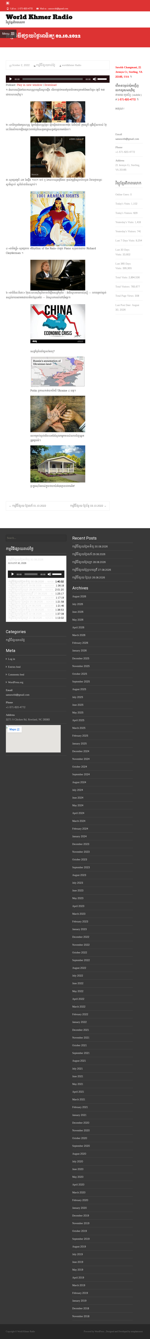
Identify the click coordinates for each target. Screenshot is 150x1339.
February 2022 (80, 1014)
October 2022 (79, 952)
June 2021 (77, 1076)
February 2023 (80, 921)
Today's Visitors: (124, 213)
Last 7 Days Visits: (125, 240)
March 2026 (78, 635)
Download (50, 85)
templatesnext (137, 1331)
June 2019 (77, 1262)
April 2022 (78, 999)
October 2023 (79, 859)
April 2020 (78, 1184)
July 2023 (77, 883)
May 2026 (77, 619)
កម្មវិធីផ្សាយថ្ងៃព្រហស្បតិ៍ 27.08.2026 (91, 570)
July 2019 (77, 1254)
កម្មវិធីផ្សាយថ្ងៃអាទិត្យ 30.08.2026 (90, 546)
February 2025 (80, 735)
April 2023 (78, 906)
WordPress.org (15, 682)
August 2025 (79, 689)
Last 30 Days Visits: (122, 252)
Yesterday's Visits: (125, 222)
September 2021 (81, 1053)
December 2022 (80, 937)
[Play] (10, 79)
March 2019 (78, 1285)
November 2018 (80, 1316)
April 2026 (78, 627)
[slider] (103, 78)
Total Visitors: (123, 286)
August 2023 (79, 875)
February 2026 (80, 643)
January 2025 (79, 743)
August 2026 (79, 596)
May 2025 (77, 712)
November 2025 (81, 666)
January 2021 (79, 1115)
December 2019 (80, 1215)
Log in (11, 659)
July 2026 (77, 604)
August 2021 (79, 1061)
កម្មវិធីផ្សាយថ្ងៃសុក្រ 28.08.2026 (89, 562)
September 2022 (81, 960)
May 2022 (77, 991)
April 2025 (78, 720)
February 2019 (80, 1293)
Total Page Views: (125, 296)
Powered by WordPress (94, 1331)
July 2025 (77, 697)
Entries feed (14, 667)
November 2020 (81, 1130)
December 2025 (80, 658)
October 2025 (79, 674)
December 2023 (80, 844)
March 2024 (78, 821)
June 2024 (77, 797)
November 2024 (80, 759)
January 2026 (79, 650)
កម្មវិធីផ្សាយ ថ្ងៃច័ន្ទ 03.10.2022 (88, 506)
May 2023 (77, 898)
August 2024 (79, 782)
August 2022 (79, 968)
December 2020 (80, 1123)
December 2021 (80, 1030)
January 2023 (79, 929)
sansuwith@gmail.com (127, 139)
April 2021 (78, 1092)
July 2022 (77, 975)
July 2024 (77, 790)
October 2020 (79, 1138)
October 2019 (79, 1231)
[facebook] (8, 4)
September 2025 (81, 681)
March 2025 (78, 728)
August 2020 (79, 1154)
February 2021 (80, 1107)
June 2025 (77, 705)
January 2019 (79, 1300)
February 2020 (80, 1200)
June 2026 (77, 612)
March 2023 (78, 914)
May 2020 (77, 1177)
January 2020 (79, 1208)
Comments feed (16, 674)
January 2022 (79, 1022)
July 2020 (77, 1161)
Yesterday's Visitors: (126, 231)
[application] (58, 79)
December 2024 (80, 751)
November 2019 (80, 1223)
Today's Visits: (123, 203)
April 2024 (78, 813)
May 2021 (77, 1084)
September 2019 (80, 1239)
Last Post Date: (123, 305)
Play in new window (29, 85)
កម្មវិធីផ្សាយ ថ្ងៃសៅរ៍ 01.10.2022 (27, 506)
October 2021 (79, 1045)
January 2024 (79, 836)
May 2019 (77, 1269)
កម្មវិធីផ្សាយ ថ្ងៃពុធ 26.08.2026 (88, 577)
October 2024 (79, 766)
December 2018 (80, 1308)
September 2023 (81, 867)
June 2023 (77, 890)
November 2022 (81, 945)
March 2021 (78, 1099)
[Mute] (94, 79)
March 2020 (78, 1192)
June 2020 (77, 1169)
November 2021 (80, 1037)
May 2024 (77, 805)
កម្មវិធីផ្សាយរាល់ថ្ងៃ (45, 65)
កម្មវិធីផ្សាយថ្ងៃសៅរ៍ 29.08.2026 (88, 554)
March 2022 (78, 1006)
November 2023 (81, 852)
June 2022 (77, 983)
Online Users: (122, 194)
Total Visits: (122, 277)
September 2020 (81, 1146)
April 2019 (78, 1277)
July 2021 (77, 1068)
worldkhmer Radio (71, 65)
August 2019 (79, 1246)
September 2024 (81, 774)
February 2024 (80, 828)
